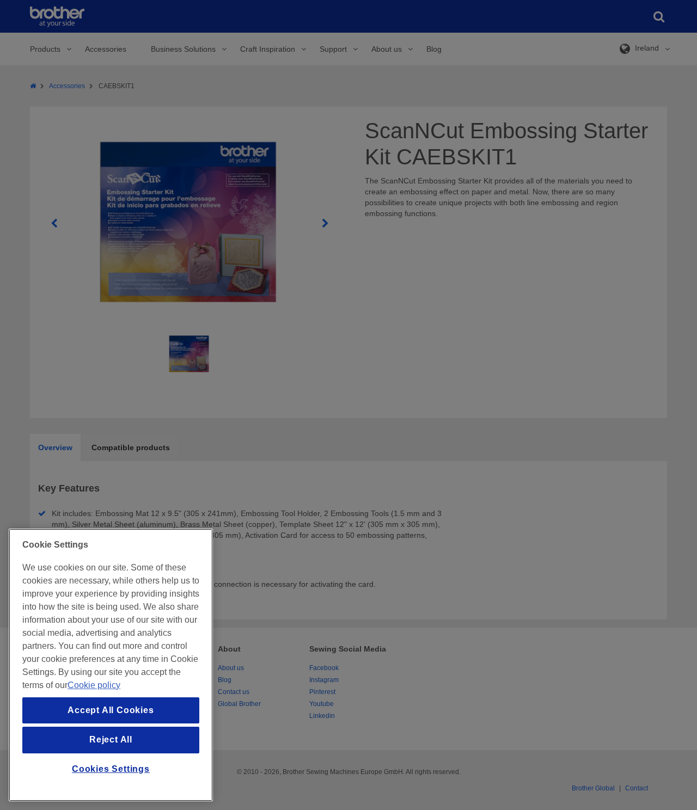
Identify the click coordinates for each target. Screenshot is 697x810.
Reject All (110, 739)
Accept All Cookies (111, 710)
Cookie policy (94, 685)
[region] (111, 665)
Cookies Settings (111, 769)
